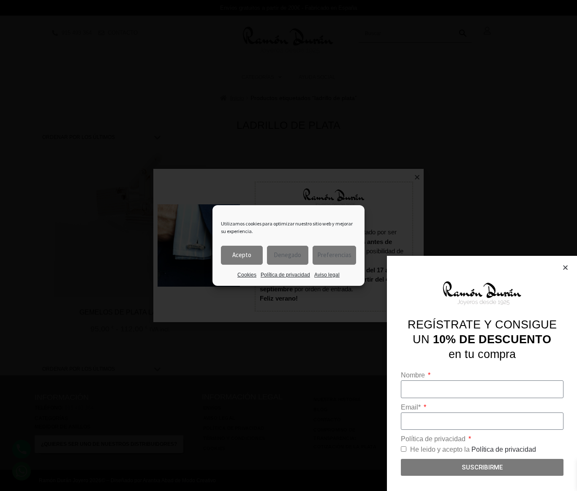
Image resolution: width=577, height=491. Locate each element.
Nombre (414, 375)
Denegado (287, 255)
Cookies (246, 275)
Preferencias (334, 255)
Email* (411, 407)
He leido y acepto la (473, 449)
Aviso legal (327, 275)
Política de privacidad (285, 275)
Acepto (241, 255)
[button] (565, 267)
